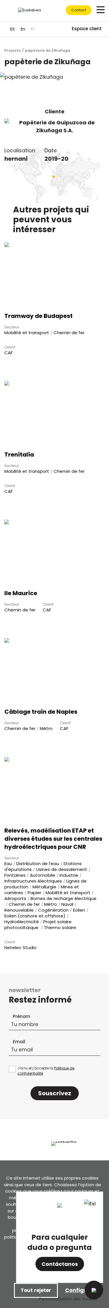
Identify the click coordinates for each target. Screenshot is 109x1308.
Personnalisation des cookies (68, 1299)
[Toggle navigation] (101, 9)
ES (12, 29)
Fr (33, 29)
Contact (78, 10)
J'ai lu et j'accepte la (45, 1071)
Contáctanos (60, 1264)
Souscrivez (54, 1093)
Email (19, 1042)
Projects (12, 50)
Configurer (80, 1290)
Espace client (87, 29)
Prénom (21, 1016)
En (23, 29)
